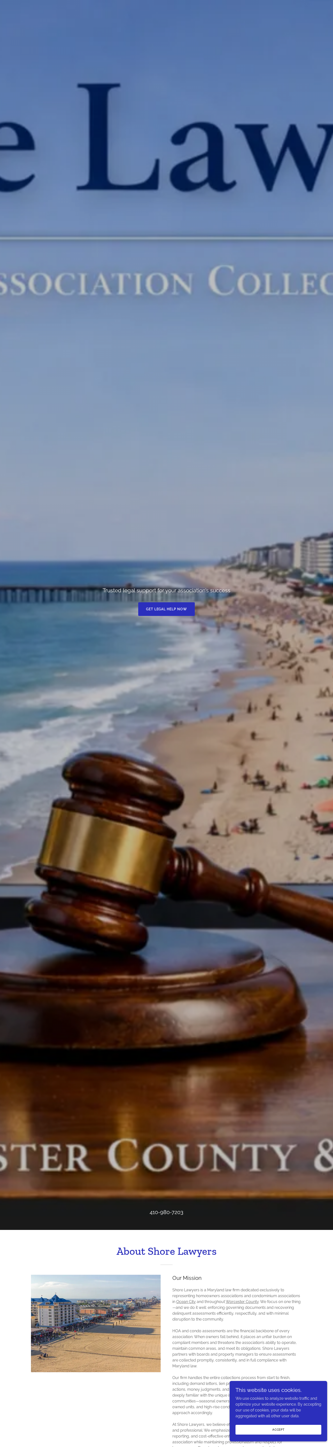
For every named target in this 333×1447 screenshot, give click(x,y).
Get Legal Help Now (166, 609)
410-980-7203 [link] (166, 1212)
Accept (278, 1429)
